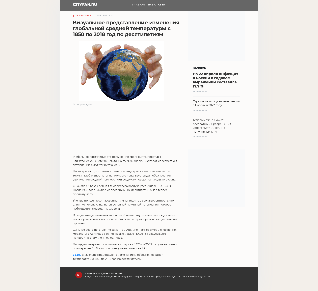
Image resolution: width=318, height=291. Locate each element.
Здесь (77, 254)
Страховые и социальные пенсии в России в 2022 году (216, 103)
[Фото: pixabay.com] (122, 72)
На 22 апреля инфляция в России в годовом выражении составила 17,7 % (215, 80)
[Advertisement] (126, 131)
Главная (138, 4)
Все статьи (156, 4)
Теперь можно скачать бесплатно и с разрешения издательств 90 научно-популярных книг (212, 125)
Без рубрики (83, 16)
